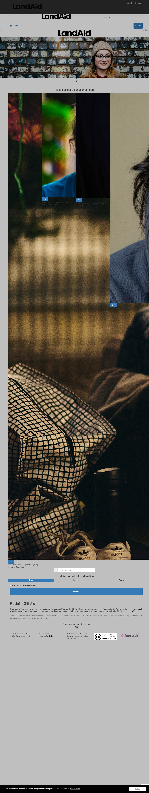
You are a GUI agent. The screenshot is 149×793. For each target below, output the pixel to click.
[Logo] (27, 7)
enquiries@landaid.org (46, 636)
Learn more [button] (75, 789)
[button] (23, 330)
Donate (138, 3)
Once (31, 580)
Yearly (121, 580)
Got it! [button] (137, 789)
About (129, 3)
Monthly (76, 580)
